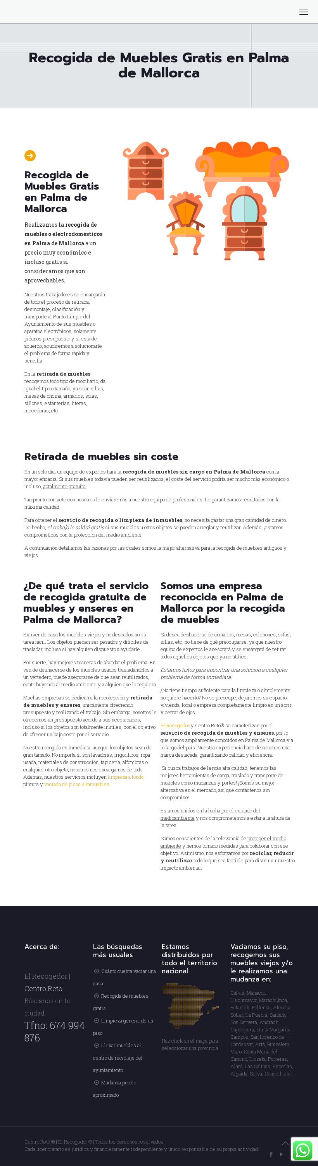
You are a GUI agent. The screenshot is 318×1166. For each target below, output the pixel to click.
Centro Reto (43, 988)
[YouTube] (282, 1154)
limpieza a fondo (125, 776)
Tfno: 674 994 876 (54, 1031)
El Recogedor (175, 725)
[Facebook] (271, 1154)
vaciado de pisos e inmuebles (76, 784)
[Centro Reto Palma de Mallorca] (1, 11)
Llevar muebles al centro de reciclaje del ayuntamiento (118, 1058)
